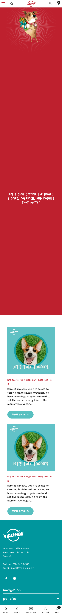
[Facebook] (6, 578)
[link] (31, 41)
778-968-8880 (21, 564)
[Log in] (50, 3)
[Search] (12, 4)
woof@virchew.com (22, 568)
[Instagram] (14, 578)
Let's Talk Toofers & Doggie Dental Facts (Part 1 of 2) (29, 382)
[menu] (3, 4)
